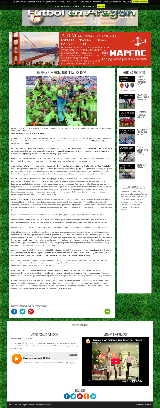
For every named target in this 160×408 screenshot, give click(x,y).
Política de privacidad (143, 405)
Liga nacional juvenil (125, 166)
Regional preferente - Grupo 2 (127, 131)
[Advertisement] (134, 253)
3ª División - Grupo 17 (127, 96)
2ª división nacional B (124, 78)
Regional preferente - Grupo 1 (127, 114)
